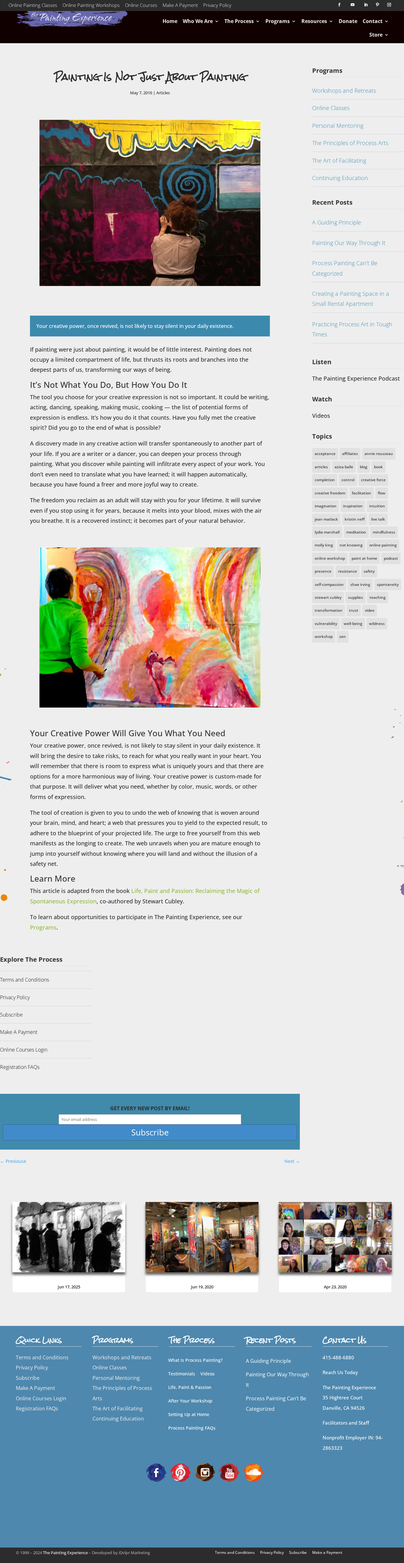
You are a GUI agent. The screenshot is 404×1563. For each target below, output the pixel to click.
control (348, 479)
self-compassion (329, 584)
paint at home (364, 558)
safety (369, 571)
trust (353, 610)
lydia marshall (327, 532)
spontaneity (388, 584)
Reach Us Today (340, 1372)
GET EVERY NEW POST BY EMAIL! (150, 1108)
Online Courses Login (23, 1049)
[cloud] (253, 1472)
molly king (324, 545)
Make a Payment (327, 1552)
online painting (383, 545)
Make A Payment (180, 6)
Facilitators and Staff (346, 1423)
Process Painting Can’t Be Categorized (344, 268)
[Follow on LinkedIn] (365, 5)
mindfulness (384, 532)
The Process (239, 21)
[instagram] (204, 1472)
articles (321, 466)
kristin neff (355, 519)
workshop (324, 636)
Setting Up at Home (188, 1414)
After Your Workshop (190, 1401)
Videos (321, 415)
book (378, 466)
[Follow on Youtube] (352, 5)
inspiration (353, 506)
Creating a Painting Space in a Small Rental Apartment (350, 298)
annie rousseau (379, 453)
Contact (373, 21)
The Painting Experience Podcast (356, 378)
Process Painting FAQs (192, 1428)
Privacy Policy (217, 6)
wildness (377, 623)
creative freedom (330, 493)
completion (325, 479)
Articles (163, 93)
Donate (348, 21)
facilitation (361, 493)
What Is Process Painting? (195, 1360)
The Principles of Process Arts (350, 143)
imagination (325, 506)
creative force (373, 479)
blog (363, 466)
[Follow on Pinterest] (377, 5)
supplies (355, 597)
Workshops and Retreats (344, 90)
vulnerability (326, 623)
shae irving (360, 584)
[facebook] (156, 1472)
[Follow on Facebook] (339, 5)
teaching (378, 597)
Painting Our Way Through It (348, 243)
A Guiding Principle (336, 222)
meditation (356, 532)
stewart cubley (328, 597)
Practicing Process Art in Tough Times (352, 329)
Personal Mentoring (337, 125)
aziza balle (344, 466)
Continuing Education (340, 178)
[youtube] (229, 1472)
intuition (377, 506)
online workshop (330, 558)
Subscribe (11, 1014)
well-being (353, 623)
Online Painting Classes (33, 6)
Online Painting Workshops (91, 6)
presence (323, 571)
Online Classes (330, 108)
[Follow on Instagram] (389, 5)
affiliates (350, 453)
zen (342, 636)
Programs (277, 21)
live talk (378, 519)
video (369, 610)
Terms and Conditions (24, 979)
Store (376, 34)
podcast (391, 558)
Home (170, 21)
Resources (314, 21)
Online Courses (141, 6)
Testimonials (181, 1374)
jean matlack (326, 519)
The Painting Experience (65, 1552)
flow (381, 493)
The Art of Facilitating (339, 160)
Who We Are (198, 21)
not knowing (351, 545)
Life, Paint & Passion (189, 1387)
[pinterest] (180, 1472)
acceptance (325, 453)
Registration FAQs (19, 1067)
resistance (347, 571)
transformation (328, 610)
